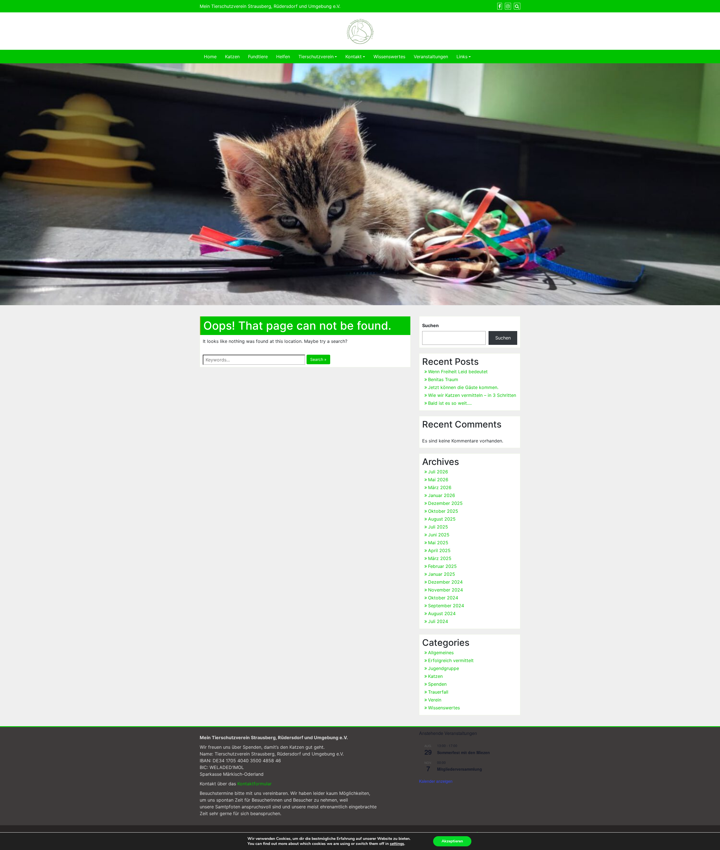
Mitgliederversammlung (459, 769)
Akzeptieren (452, 841)
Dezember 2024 (445, 582)
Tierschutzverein (316, 56)
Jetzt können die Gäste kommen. (463, 387)
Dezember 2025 (445, 503)
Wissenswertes (389, 56)
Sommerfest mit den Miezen (463, 752)
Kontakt (353, 56)
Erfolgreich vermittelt (451, 660)
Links (461, 56)
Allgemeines (441, 652)
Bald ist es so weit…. (450, 403)
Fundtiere (258, 56)
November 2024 (445, 590)
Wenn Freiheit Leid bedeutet (458, 371)
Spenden (437, 684)
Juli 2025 (438, 527)
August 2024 (442, 613)
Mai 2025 (438, 542)
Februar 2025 (442, 566)
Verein (434, 700)
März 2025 (439, 558)
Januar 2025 (441, 574)
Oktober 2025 (443, 511)
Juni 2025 (438, 535)
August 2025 (442, 519)
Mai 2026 (438, 479)
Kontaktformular (254, 783)
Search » (318, 359)
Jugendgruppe (443, 668)
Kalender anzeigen (436, 781)
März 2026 (439, 487)
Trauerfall (438, 692)
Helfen (283, 56)
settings (397, 843)
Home (210, 56)
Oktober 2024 (443, 598)
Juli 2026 (438, 472)
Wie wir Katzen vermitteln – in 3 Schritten (472, 395)
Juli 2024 (438, 621)
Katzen (232, 56)
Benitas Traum (443, 379)
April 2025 (439, 550)
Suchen (430, 325)
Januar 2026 (441, 495)
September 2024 (446, 605)
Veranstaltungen (431, 56)
